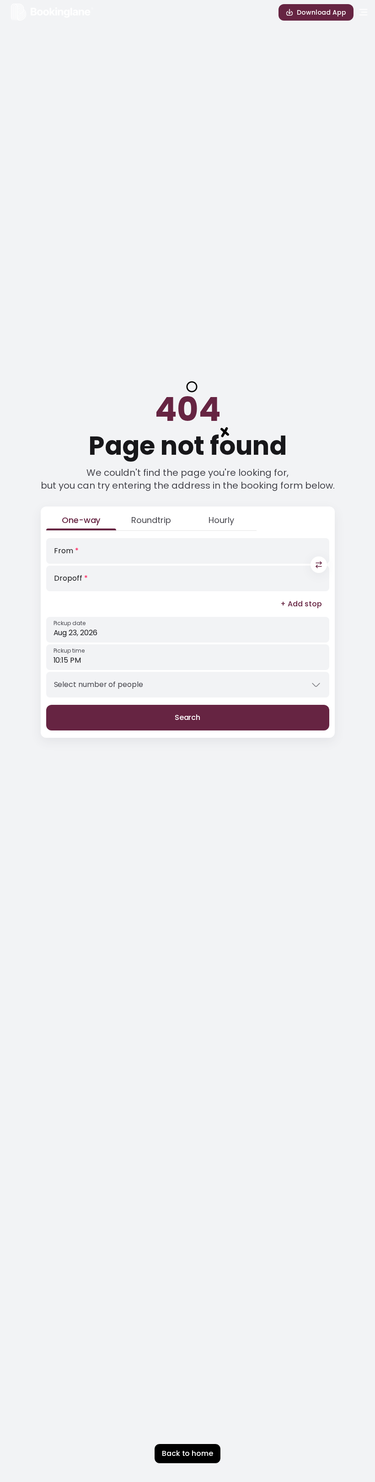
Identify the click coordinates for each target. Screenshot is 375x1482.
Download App (321, 12)
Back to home (187, 1453)
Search (188, 717)
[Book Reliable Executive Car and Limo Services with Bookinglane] (52, 12)
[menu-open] (363, 12)
